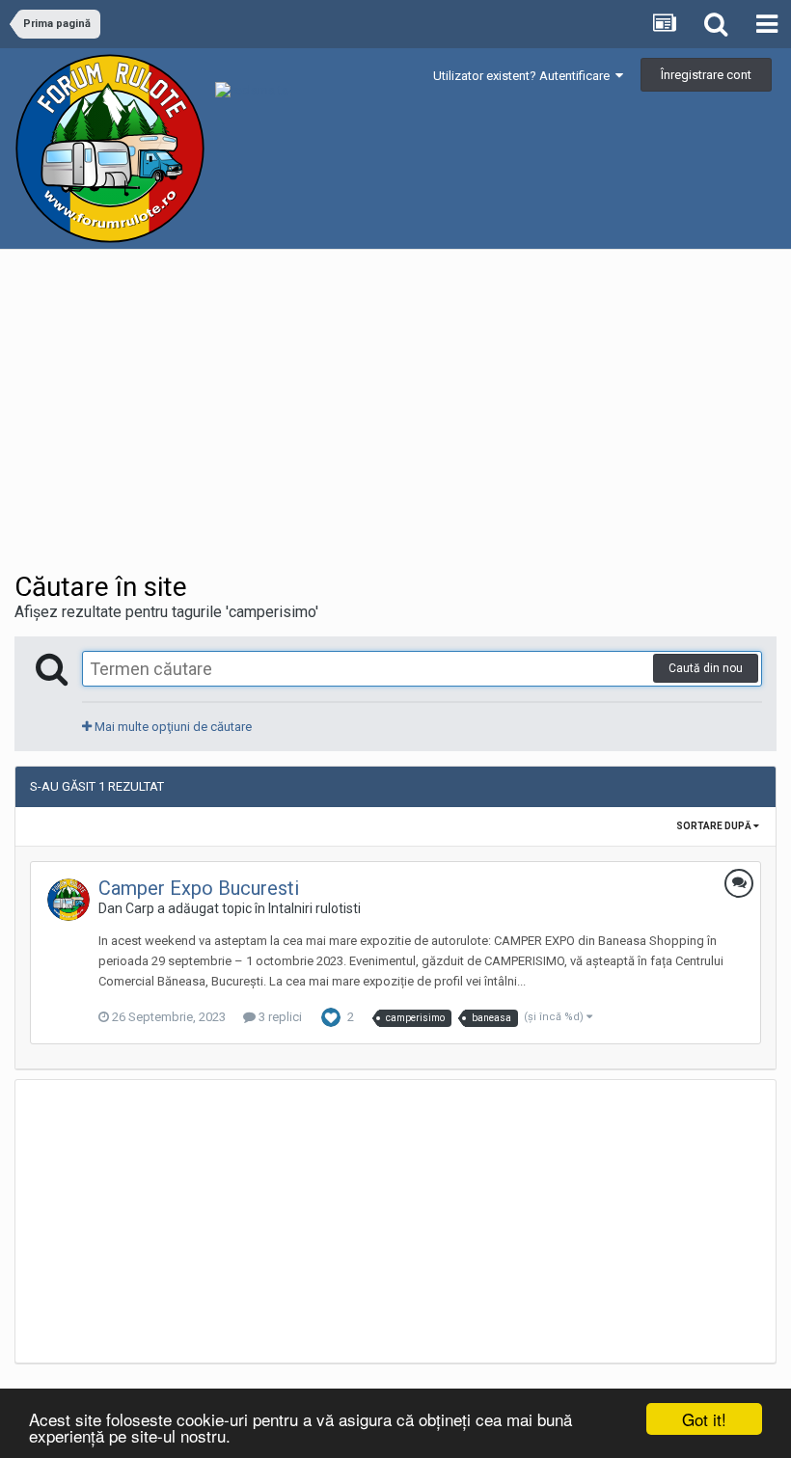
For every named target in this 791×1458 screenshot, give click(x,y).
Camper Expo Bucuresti (198, 888)
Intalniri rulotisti (314, 908)
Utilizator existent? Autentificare (524, 75)
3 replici (279, 1017)
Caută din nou (705, 668)
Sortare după (714, 826)
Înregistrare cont (706, 75)
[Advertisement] (240, 417)
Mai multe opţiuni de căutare (172, 726)
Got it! (704, 1419)
